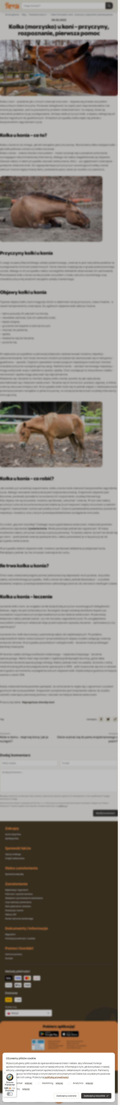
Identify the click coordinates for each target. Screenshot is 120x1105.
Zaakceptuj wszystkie (94, 1095)
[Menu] (4, 1074)
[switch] (10, 1094)
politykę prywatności (56, 1077)
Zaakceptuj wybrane (66, 1095)
